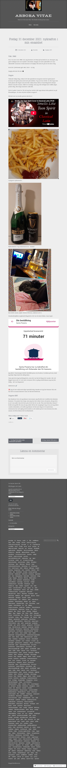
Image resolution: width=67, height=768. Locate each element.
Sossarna (10, 758)
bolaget (10, 579)
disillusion (17, 595)
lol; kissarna (25, 686)
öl (29, 566)
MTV (37, 703)
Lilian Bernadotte (12, 684)
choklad (21, 585)
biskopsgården (19, 576)
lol (15, 540)
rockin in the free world (13, 737)
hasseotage (30, 627)
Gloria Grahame (12, 623)
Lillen (19, 684)
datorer (24, 589)
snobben (14, 756)
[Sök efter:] (50, 540)
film (30, 540)
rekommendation (21, 733)
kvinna (35, 680)
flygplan (19, 613)
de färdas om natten (13, 591)
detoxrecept (11, 595)
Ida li (9, 636)
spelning (23, 758)
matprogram (36, 693)
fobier (26, 613)
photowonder (11, 719)
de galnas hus (22, 591)
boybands (19, 579)
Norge (31, 709)
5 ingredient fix (36, 544)
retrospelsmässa (35, 733)
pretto (31, 723)
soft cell (19, 756)
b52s (9, 568)
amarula (33, 552)
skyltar (32, 752)
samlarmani (26, 741)
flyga (14, 613)
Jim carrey (33, 644)
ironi (23, 640)
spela (18, 758)
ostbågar (31, 713)
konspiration (23, 658)
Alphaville (18, 552)
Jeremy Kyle (11, 644)
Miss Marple (11, 699)
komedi (38, 656)
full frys (35, 617)
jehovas (31, 642)
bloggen (15, 578)
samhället (10, 741)
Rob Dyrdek (26, 735)
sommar (27, 756)
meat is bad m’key (12, 697)
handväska (24, 627)
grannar (24, 625)
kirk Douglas (33, 654)
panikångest (37, 713)
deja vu (18, 593)
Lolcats (10, 687)
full (31, 617)
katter (20, 652)
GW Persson (37, 625)
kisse (15, 656)
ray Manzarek (23, 729)
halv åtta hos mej (16, 627)
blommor (20, 578)
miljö (37, 697)
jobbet (22, 648)
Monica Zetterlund (29, 701)
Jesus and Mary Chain (25, 644)
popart (17, 723)
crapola (29, 587)
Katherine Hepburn (12, 652)
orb (23, 713)
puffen (10, 727)
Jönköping (25, 642)
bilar (9, 576)
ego (30, 601)
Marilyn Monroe (22, 691)
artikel (17, 560)
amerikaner (11, 554)
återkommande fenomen (14, 566)
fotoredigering (37, 615)
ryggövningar (35, 737)
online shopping (12, 713)
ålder (17, 564)
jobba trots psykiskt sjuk (13, 648)
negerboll (30, 707)
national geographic (13, 707)
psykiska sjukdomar (32, 725)
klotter (29, 656)
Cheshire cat (11, 585)
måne (31, 695)
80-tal (25, 546)
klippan (25, 656)
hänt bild (37, 627)
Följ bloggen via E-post (14, 486)
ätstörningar (11, 564)
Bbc (14, 572)
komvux (10, 658)
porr (21, 723)
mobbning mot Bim (31, 699)
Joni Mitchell (33, 648)
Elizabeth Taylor (20, 603)
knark (34, 656)
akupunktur (19, 550)
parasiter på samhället (22, 715)
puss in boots (20, 727)
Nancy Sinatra (27, 705)
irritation (28, 640)
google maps (28, 623)
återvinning (24, 566)
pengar (34, 715)
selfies (31, 745)
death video (29, 591)
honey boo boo (11, 631)
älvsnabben (33, 562)
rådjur (30, 729)
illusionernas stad (28, 636)
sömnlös (27, 745)
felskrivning (21, 609)
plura (18, 721)
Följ (10, 500)
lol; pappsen (32, 686)
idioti (22, 636)
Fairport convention (13, 607)
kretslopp (14, 680)
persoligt (10, 717)
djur (22, 595)
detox (9, 542)
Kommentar (51, 470)
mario (28, 691)
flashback (35, 611)
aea (26, 548)
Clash (35, 585)
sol (22, 756)
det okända (31, 593)
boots (14, 579)
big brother (37, 574)
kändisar (10, 654)
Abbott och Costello (12, 548)
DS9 (20, 599)
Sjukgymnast (20, 750)
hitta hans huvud (34, 629)
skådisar (39, 750)
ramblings (10, 729)
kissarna (19, 540)
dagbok (10, 589)
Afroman (30, 548)
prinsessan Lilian (12, 725)
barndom (28, 570)
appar (34, 558)
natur (20, 707)
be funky (25, 572)
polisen (32, 721)
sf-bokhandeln (26, 746)
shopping (10, 748)
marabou (30, 687)
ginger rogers (35, 621)
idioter (17, 636)
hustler (34, 633)
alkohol (36, 550)
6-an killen (10, 546)
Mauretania (19, 695)
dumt (29, 599)
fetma (35, 609)
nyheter (10, 711)
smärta (18, 754)
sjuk (9, 750)
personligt (10, 540)
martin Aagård (11, 693)
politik (36, 721)
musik (24, 540)
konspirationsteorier (32, 658)
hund (21, 633)
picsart (17, 719)
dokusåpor (18, 597)
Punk (14, 727)
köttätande (20, 654)
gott (15, 625)
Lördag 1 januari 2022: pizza (50, 440)
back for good (15, 568)
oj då (14, 711)
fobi (23, 613)
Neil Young (36, 707)
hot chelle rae (20, 631)
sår (38, 741)
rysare (19, 739)
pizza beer (30, 719)
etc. (23, 605)
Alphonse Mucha (25, 552)
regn (9, 733)
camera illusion (12, 581)
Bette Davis (24, 574)
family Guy (22, 607)
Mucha (10, 705)
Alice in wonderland (28, 550)
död (28, 589)
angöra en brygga (18, 556)
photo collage (32, 717)
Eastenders (10, 601)
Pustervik (26, 727)
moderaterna (20, 701)
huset (30, 633)
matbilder (22, 693)
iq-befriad (18, 640)
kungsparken (29, 680)
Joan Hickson (29, 646)
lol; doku (19, 686)
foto (22, 615)
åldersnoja (22, 564)
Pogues (23, 721)
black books (33, 576)
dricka (29, 597)
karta (28, 650)
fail (26, 605)
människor (25, 695)
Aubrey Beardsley (12, 562)
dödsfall (36, 589)
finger (23, 611)
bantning (10, 570)
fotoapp (26, 615)
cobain (10, 587)
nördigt (25, 707)
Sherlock (38, 746)
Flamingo (29, 611)
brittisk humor (26, 579)
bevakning (31, 574)
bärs (38, 570)
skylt (28, 752)
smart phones (11, 754)
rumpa (28, 737)
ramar (38, 727)
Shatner (33, 746)
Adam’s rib (20, 548)
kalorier (23, 650)
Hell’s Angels (11, 629)
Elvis (27, 603)
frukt (21, 617)
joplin (38, 648)
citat (31, 585)
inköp (9, 638)
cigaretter (26, 585)
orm (26, 713)
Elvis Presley (32, 603)
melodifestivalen (26, 697)
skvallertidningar (22, 752)
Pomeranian (11, 723)
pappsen (14, 715)
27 (28, 544)
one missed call (30, 711)
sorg (31, 756)
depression (24, 593)
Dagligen (47, 50)
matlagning (29, 693)
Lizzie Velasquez (35, 684)
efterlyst (26, 601)
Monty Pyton (20, 703)
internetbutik (35, 638)
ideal (13, 636)
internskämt (11, 640)
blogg (39, 576)
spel (15, 758)
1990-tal (23, 542)
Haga (9, 627)
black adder (26, 576)
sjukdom (14, 750)
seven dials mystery (17, 746)
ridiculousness (18, 735)
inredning (15, 638)
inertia (35, 636)
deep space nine (12, 593)
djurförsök (27, 595)
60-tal (16, 546)
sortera (35, 756)
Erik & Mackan (17, 605)
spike (13, 542)
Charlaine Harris (12, 583)
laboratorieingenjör (13, 682)
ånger (33, 564)
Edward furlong (18, 601)
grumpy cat (30, 625)
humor (17, 633)
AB (38, 546)
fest (31, 609)
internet (28, 638)
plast (38, 719)
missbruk (18, 699)
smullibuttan (35, 540)
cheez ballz (20, 583)
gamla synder (24, 619)
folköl (31, 613)
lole (14, 687)
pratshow (26, 723)
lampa (20, 682)
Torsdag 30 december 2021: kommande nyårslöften (17, 441)
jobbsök (27, 648)
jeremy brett (37, 642)
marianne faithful (33, 690)
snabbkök (30, 754)
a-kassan (34, 546)
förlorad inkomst (36, 607)
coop (24, 587)
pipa (26, 719)
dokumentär (11, 597)
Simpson (29, 748)
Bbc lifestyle (19, 572)
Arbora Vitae (33, 16)
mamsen (24, 687)
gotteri (18, 625)
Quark (34, 727)
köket (15, 654)
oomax (19, 713)
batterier (33, 570)
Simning (24, 748)
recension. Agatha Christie (24, 731)
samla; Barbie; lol (18, 741)
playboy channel (12, 721)
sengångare (37, 745)
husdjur (25, 633)
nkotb (27, 709)
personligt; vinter (24, 717)
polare (27, 721)
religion (28, 733)
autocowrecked (21, 562)
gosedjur (10, 625)
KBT (51, 50)
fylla (39, 617)
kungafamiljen (21, 680)
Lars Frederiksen (27, 682)
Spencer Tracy (29, 758)
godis (22, 623)
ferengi (27, 609)
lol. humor (13, 686)
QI (30, 727)
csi (32, 587)
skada (33, 750)
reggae (37, 731)
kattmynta (31, 652)
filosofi (19, 611)
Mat (18, 693)
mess (33, 697)
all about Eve (11, 552)
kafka (14, 650)
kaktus (18, 650)
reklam (13, 733)
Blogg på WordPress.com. (14, 763)
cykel (36, 587)
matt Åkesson (11, 695)
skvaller (14, 752)
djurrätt (33, 595)
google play (35, 623)
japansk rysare (18, 642)
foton (31, 615)
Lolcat (37, 686)
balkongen (31, 568)
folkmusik (36, 613)
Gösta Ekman (32, 619)
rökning (10, 731)
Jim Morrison (11, 646)
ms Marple (32, 703)
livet (29, 684)
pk (35, 719)
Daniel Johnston (17, 589)
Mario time (34, 691)
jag (37, 640)
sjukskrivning (28, 750)
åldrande (28, 564)
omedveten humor (21, 711)
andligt (34, 554)
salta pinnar (36, 739)
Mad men (18, 687)
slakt (36, 752)
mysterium (20, 705)
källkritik (37, 652)
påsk (30, 715)
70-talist (21, 546)
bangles (37, 568)
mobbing (23, 699)
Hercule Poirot (19, 629)
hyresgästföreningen (20, 634)
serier (9, 746)
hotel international (28, 631)
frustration (26, 617)
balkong (26, 568)
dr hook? (24, 597)
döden (31, 589)
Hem (30, 25)
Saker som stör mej (27, 739)
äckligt (28, 562)
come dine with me (17, 587)
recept (33, 731)
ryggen (10, 739)
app (30, 558)
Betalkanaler (18, 574)
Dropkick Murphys (12, 599)
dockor (37, 595)
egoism (34, 601)
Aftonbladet (36, 548)
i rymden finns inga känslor (33, 634)
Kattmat (25, 652)
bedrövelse (10, 574)
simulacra (35, 748)
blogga (10, 578)
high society (26, 629)
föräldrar (28, 607)
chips (16, 585)
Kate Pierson (34, 650)
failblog (30, 605)
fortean (10, 615)
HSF (9, 633)
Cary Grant (26, 581)
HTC (13, 633)
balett (21, 568)
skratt (9, 752)
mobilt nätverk (11, 701)
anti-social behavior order (14, 558)
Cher (33, 583)
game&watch (17, 619)
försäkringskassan (12, 609)
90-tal (29, 546)
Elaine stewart (11, 603)
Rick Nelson (11, 735)
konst (9, 660)
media (19, 697)
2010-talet (23, 544)
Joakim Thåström (20, 646)
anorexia (26, 556)
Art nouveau (11, 560)
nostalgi (18, 542)
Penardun (35, 50)
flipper (10, 613)
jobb (35, 646)
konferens (16, 658)
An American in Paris (21, 554)
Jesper (17, 644)
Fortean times (16, 615)
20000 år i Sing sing (31, 542)
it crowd (33, 640)
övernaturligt (34, 566)
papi (9, 715)
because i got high (33, 572)
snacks (35, 754)
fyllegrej (10, 619)
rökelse (34, 729)
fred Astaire (11, 617)
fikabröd (10, 611)
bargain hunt (17, 570)
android (10, 556)
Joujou (9, 650)
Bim (13, 576)
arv (21, 560)
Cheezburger (27, 583)
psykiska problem (22, 725)
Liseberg (24, 684)
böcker (10, 572)
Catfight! (33, 581)
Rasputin (17, 729)
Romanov (23, 737)
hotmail (36, 631)
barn (23, 570)
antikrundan (25, 558)
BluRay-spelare (32, 578)
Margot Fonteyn (23, 690)
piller (22, 719)
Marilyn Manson (12, 691)
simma (18, 748)
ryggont (15, 739)
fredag (16, 617)
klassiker (20, 656)
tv (27, 540)
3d (30, 544)
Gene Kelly (10, 621)
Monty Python (11, 703)
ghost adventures (19, 621)
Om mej (36, 25)
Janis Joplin (11, 642)
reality (15, 731)
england (10, 605)
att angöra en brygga (28, 560)
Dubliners (24, 599)
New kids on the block (19, 709)
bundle (32, 579)
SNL (9, 756)
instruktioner (22, 638)
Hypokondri (11, 634)
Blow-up (26, 578)
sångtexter (33, 741)
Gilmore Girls (27, 621)
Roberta (32, 735)
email (38, 603)
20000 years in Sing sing (14, 544)
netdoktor (10, 709)
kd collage (27, 654)
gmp (18, 623)
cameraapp (19, 581)
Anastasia (29, 554)
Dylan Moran (35, 599)
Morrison (26, 703)
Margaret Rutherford (13, 690)
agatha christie (11, 550)
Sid (15, 748)
